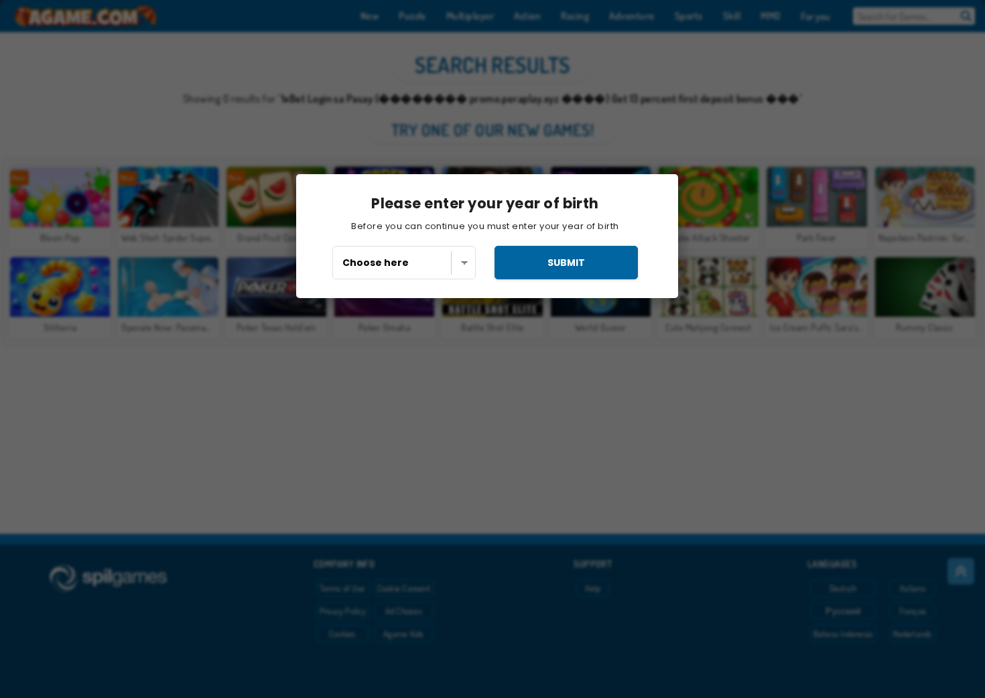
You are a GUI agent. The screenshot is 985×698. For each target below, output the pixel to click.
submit (566, 262)
